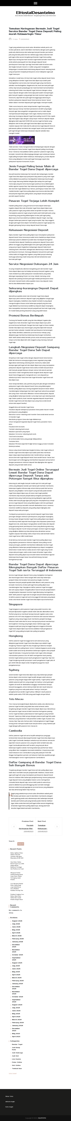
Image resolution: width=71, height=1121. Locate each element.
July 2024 (16, 1008)
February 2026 (18, 939)
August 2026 (17, 921)
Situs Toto (9, 1096)
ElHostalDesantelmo (35, 13)
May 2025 (16, 972)
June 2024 (16, 1010)
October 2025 (17, 955)
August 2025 (17, 963)
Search (11, 841)
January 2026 (17, 941)
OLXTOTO (42, 1118)
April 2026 (16, 933)
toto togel (12, 1073)
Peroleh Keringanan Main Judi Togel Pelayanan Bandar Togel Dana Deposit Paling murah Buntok (26, 827)
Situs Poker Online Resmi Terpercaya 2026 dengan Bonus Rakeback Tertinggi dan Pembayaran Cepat (17, 865)
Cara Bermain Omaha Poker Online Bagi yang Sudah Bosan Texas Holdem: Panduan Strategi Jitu (17, 887)
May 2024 (16, 1013)
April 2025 (16, 975)
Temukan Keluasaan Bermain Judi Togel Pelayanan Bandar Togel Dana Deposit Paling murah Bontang (45, 827)
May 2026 (16, 930)
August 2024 (17, 1005)
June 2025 (16, 969)
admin (16, 39)
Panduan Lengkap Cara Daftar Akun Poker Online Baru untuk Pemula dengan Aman (17, 897)
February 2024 (18, 1022)
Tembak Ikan (17, 1068)
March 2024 (17, 1019)
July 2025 (16, 966)
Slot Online (16, 1065)
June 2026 (16, 927)
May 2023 (16, 1033)
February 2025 (18, 980)
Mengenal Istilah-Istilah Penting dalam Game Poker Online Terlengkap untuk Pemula (17, 876)
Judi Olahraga (17, 1053)
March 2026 (17, 936)
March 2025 (17, 977)
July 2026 (16, 924)
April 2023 (16, 1036)
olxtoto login (10, 1101)
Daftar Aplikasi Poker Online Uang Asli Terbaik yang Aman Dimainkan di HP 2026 (17, 855)
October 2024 (17, 997)
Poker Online (17, 1062)
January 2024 (17, 1025)
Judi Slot (15, 1056)
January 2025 (17, 983)
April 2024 (16, 1016)
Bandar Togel (17, 1044)
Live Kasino (16, 1059)
